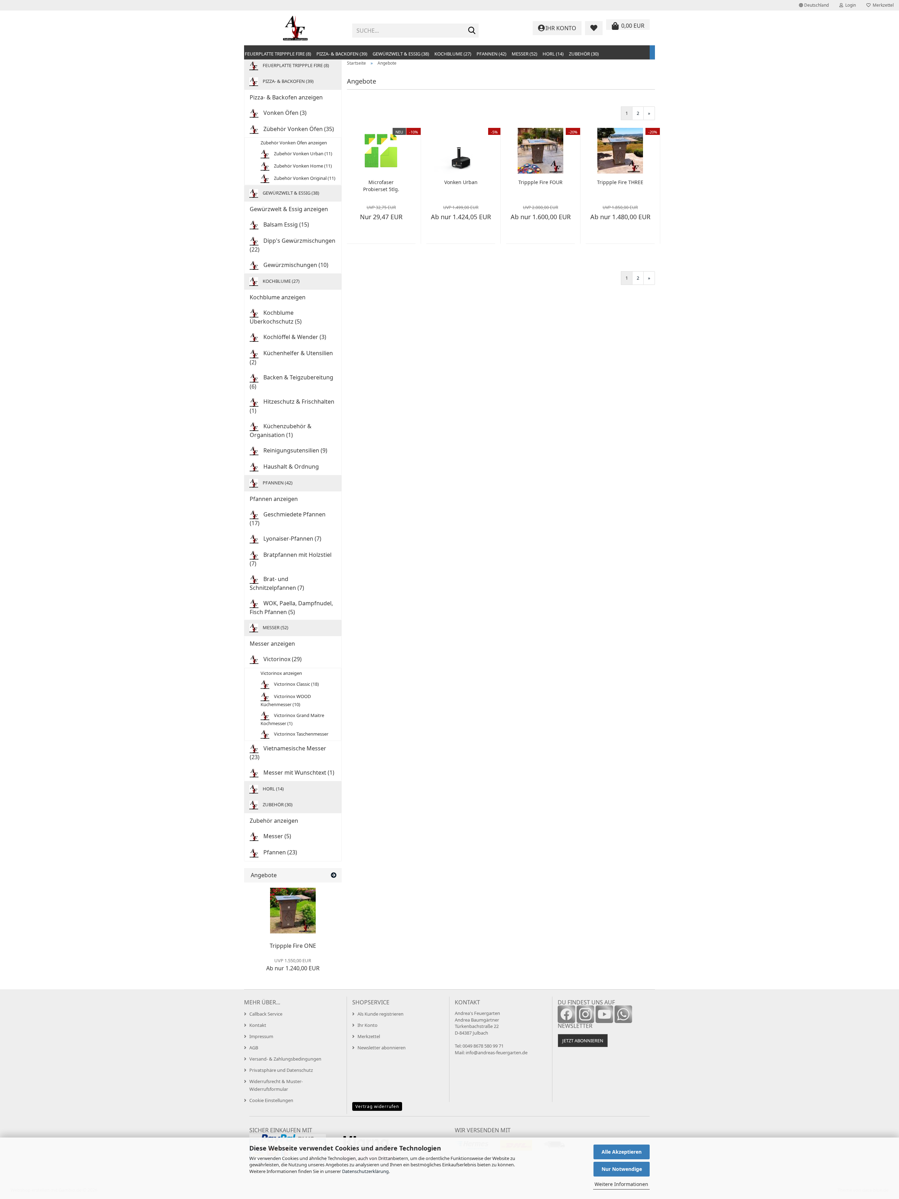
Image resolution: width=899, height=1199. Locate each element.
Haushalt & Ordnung (290, 466)
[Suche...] (472, 31)
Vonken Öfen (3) (284, 113)
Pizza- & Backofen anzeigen (286, 97)
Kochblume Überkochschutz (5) (276, 317)
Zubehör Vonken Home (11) (302, 166)
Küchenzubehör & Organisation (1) (280, 430)
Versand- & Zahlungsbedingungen (285, 1059)
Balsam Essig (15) (285, 224)
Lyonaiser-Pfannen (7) (291, 538)
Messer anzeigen (272, 643)
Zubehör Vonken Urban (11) (302, 153)
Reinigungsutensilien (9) (294, 450)
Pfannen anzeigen (274, 499)
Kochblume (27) (452, 54)
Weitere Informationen (621, 1184)
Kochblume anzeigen (278, 297)
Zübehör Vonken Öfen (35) (298, 129)
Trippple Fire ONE (293, 946)
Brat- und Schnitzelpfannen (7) (277, 583)
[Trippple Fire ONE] (293, 910)
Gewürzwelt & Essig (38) (401, 54)
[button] (814, 5)
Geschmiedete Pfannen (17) (288, 518)
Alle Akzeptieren (622, 1151)
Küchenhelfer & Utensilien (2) (291, 357)
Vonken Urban (461, 182)
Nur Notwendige (622, 1169)
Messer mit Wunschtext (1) (298, 772)
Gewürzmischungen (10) (295, 265)
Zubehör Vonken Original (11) (304, 178)
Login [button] (849, 5)
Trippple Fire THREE (620, 182)
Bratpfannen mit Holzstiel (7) (291, 559)
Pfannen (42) (491, 54)
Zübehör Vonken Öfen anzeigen (294, 142)
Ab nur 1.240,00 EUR (293, 964)
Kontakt (257, 1025)
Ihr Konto (367, 1025)
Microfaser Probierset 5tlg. (381, 186)
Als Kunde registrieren (380, 1014)
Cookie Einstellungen (271, 1100)
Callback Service (265, 1014)
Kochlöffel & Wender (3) (294, 337)
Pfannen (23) (279, 852)
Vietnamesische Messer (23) (288, 752)
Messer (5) (276, 836)
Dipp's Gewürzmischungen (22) (292, 245)
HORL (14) (553, 54)
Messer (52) (524, 54)
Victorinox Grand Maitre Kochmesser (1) (292, 719)
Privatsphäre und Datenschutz (281, 1070)
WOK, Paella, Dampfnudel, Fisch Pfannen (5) (291, 607)
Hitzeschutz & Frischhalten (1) (292, 406)
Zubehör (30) (584, 54)
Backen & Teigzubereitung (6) (291, 381)
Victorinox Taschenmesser (300, 734)
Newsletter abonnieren (381, 1047)
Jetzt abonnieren (582, 1040)
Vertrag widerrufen (377, 1106)
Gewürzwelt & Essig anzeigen (289, 209)
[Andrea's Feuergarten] (295, 28)
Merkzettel (882, 5)
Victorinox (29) (282, 659)
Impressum (261, 1036)
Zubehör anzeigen (274, 821)
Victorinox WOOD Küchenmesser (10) (286, 700)
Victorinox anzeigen (281, 673)
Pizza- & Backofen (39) (341, 54)
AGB (253, 1047)
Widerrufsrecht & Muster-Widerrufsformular (276, 1085)
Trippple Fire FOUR (540, 182)
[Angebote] (333, 875)
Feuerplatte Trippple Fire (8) (278, 54)
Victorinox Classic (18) (296, 684)
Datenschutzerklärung (365, 1171)
